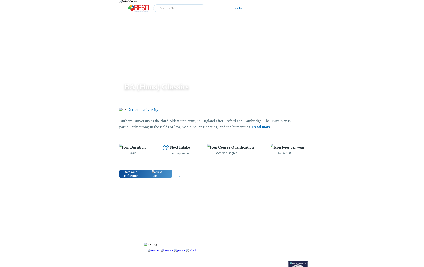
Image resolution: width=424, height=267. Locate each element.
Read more (261, 127)
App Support (256, 230)
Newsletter (255, 224)
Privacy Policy (282, 241)
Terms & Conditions (284, 235)
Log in (218, 8)
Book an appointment (260, 262)
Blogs (253, 218)
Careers (278, 230)
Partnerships (281, 224)
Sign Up (238, 8)
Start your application (130, 173)
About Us (279, 218)
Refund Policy (282, 247)
